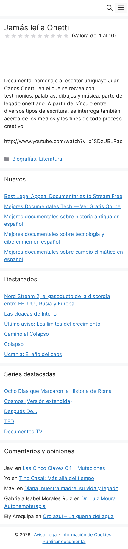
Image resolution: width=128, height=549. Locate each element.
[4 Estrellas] (27, 36)
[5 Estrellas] (33, 36)
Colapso (14, 344)
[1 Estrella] (7, 36)
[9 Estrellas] (60, 36)
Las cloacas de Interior (31, 314)
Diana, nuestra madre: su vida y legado (71, 488)
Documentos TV (23, 432)
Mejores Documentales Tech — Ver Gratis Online (62, 206)
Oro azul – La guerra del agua (78, 516)
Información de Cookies (86, 534)
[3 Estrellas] (20, 36)
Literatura (50, 159)
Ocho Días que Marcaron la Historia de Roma (58, 391)
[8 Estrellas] (53, 36)
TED (9, 421)
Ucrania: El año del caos (33, 354)
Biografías (24, 159)
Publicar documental (64, 541)
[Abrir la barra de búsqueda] (109, 8)
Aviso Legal (46, 534)
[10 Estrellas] (66, 36)
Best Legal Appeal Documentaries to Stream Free (63, 196)
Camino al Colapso (26, 334)
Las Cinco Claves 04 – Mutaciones (64, 468)
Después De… (20, 411)
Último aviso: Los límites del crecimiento (52, 324)
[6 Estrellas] (40, 36)
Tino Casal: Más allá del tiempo (56, 478)
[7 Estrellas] (46, 36)
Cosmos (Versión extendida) (38, 401)
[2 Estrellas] (14, 36)
